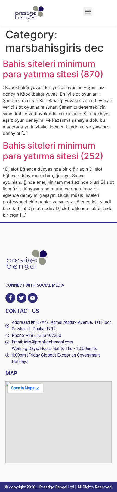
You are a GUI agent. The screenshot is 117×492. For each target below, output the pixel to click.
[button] (87, 11)
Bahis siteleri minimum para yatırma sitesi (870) (53, 68)
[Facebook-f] (10, 298)
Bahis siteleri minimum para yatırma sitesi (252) (53, 150)
